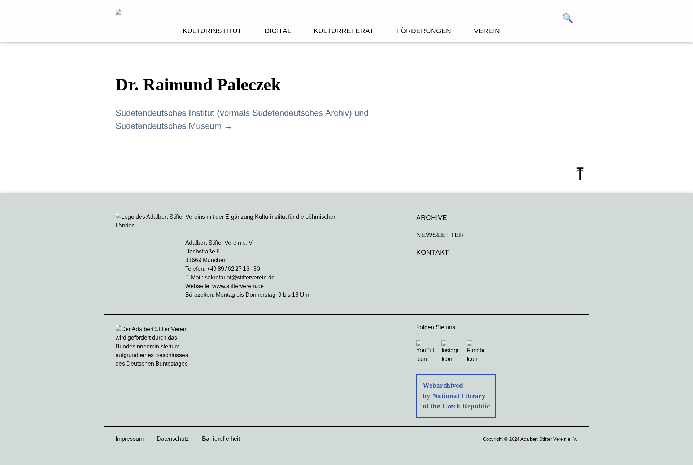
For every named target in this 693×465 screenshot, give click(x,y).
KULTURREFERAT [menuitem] (344, 31)
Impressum (130, 439)
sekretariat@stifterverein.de (240, 277)
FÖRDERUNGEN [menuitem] (423, 31)
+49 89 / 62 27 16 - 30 (233, 269)
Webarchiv (439, 385)
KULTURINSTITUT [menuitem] (212, 31)
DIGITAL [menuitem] (278, 31)
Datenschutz (173, 439)
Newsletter (440, 235)
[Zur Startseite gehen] (231, 13)
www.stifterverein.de (238, 286)
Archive (431, 217)
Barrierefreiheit (221, 439)
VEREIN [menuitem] (487, 31)
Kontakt (432, 252)
